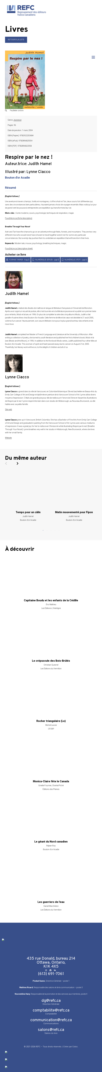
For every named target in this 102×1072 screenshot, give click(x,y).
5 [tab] (59, 530)
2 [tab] (47, 530)
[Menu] (93, 57)
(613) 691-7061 (51, 973)
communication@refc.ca (51, 1020)
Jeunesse (17, 120)
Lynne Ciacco (38, 172)
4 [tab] (55, 530)
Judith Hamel (40, 164)
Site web (8, 409)
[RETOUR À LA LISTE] (16, 42)
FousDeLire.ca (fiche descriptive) (18, 218)
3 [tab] (51, 530)
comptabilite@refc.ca (51, 1010)
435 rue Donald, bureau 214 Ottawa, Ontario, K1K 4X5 (51, 962)
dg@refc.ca (51, 1000)
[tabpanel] (28, 496)
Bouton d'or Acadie (17, 177)
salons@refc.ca (51, 1029)
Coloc (75, 1046)
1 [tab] (43, 530)
